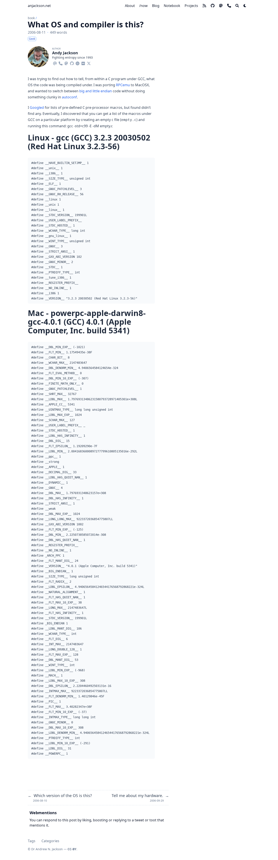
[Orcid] (77, 63)
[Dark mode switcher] (245, 5)
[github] (213, 6)
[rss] (204, 6)
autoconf (69, 97)
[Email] (55, 63)
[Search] (237, 5)
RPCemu (123, 85)
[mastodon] (221, 6)
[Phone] (60, 63)
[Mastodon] (66, 63)
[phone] (229, 6)
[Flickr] (83, 63)
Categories (50, 840)
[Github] (72, 63)
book (31, 18)
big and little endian (95, 91)
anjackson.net (39, 5)
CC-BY (72, 849)
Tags (31, 840)
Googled (37, 107)
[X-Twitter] (89, 63)
